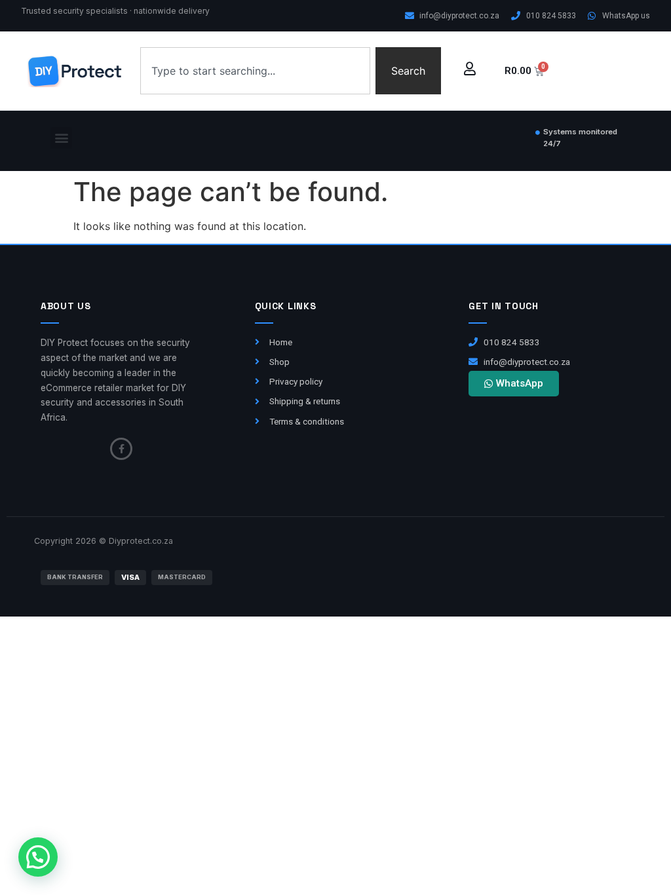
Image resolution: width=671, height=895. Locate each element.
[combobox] (255, 70)
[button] (61, 138)
